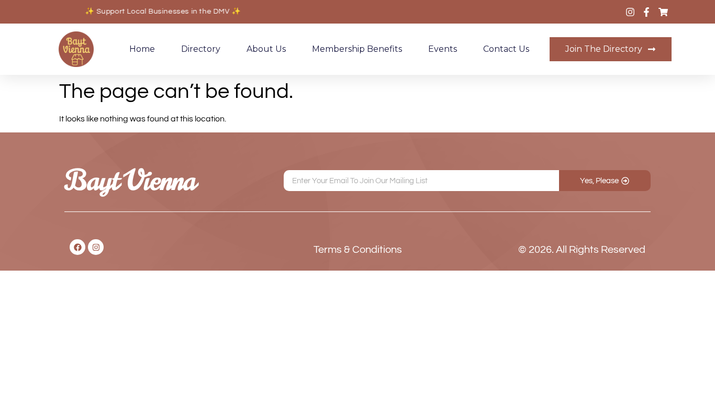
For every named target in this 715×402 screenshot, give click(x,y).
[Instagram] (96, 247)
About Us (266, 49)
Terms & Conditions (358, 249)
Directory (200, 49)
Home (142, 49)
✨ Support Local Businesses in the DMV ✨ (160, 11)
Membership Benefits (357, 49)
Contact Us (506, 49)
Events (442, 49)
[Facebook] (77, 247)
